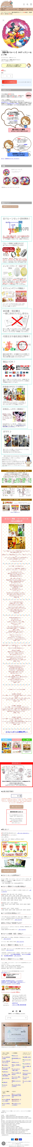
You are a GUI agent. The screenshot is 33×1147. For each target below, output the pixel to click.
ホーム (2, 158)
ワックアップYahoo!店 (6, 983)
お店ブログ (15, 1003)
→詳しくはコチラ (5, 840)
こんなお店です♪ (26, 1063)
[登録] (25, 1018)
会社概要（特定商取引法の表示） (8, 980)
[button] (24, 4)
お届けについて (15, 1062)
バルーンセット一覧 (12, 9)
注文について (15, 1055)
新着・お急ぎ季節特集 (3, 9)
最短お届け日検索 (9, 871)
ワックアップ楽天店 (16, 983)
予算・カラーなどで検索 (21, 9)
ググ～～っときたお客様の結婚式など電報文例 (16, 1095)
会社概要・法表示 (27, 1057)
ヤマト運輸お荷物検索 (15, 954)
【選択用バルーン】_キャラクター (12, 158)
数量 (2, 72)
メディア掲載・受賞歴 (11, 982)
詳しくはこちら (16, 807)
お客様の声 (3, 982)
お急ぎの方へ (5, 1071)
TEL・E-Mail (3, 972)
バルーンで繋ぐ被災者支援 (19, 1004)
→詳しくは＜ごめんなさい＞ (23, 833)
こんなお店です (19, 980)
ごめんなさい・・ (21, 982)
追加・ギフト (29, 9)
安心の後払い (5, 1065)
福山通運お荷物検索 (8, 955)
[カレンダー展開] (3, 1143)
